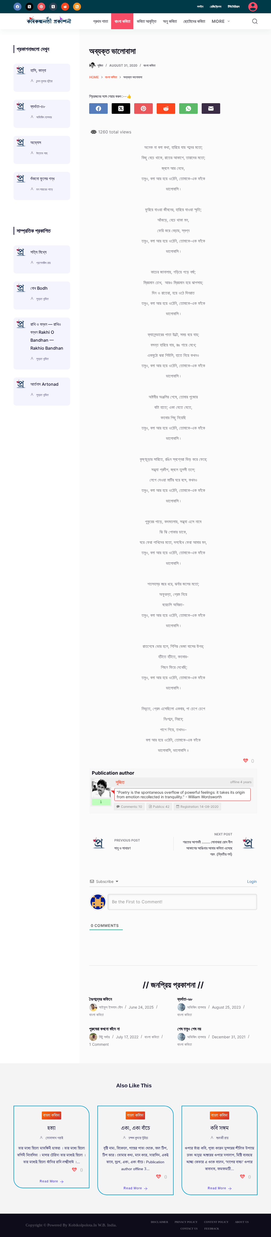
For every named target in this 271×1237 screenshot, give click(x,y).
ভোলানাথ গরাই (54, 1138)
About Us (242, 1222)
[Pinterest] (41, 7)
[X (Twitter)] (29, 7)
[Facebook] (17, 7)
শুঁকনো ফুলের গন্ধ (42, 178)
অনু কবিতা (170, 21)
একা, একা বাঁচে (135, 1128)
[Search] (255, 21)
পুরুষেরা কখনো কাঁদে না (104, 1028)
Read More (49, 1181)
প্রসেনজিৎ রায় (43, 263)
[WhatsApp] (188, 108)
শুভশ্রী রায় (222, 1138)
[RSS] (77, 7)
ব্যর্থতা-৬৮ (184, 999)
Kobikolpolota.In (83, 1225)
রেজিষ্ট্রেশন (215, 6)
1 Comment (99, 1044)
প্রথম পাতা (100, 21)
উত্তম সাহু (41, 153)
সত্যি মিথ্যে (38, 252)
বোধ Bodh (39, 288)
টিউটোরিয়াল (234, 6)
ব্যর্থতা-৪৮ (37, 106)
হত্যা (51, 1128)
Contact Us (189, 1228)
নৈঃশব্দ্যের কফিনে (100, 999)
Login (251, 881)
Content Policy (216, 1222)
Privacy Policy (186, 1222)
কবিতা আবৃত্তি (146, 21)
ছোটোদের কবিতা (194, 21)
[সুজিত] (101, 788)
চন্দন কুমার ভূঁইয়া (44, 81)
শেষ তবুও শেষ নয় (189, 1028)
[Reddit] (65, 7)
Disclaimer (159, 1222)
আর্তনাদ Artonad (44, 384)
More (218, 21)
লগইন (200, 6)
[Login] (253, 6)
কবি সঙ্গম (219, 1128)
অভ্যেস (35, 142)
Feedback (211, 1228)
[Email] (211, 108)
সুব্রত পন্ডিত (42, 299)
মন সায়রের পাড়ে (44, 189)
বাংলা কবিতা (122, 21)
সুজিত (120, 782)
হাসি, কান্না (38, 70)
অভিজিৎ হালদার (44, 117)
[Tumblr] (53, 7)
